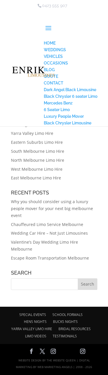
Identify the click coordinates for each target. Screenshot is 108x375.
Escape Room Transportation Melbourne (50, 258)
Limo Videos (35, 336)
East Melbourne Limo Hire (36, 178)
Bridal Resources (74, 328)
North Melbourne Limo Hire (37, 160)
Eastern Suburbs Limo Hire (37, 142)
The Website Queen (61, 360)
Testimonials (65, 336)
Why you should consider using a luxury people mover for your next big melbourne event (52, 208)
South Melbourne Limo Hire (37, 151)
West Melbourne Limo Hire (36, 169)
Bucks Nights (65, 321)
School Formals (67, 314)
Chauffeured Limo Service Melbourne (47, 224)
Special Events (32, 314)
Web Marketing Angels (54, 367)
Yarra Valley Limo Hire (32, 133)
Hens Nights (35, 321)
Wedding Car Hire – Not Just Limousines (49, 233)
